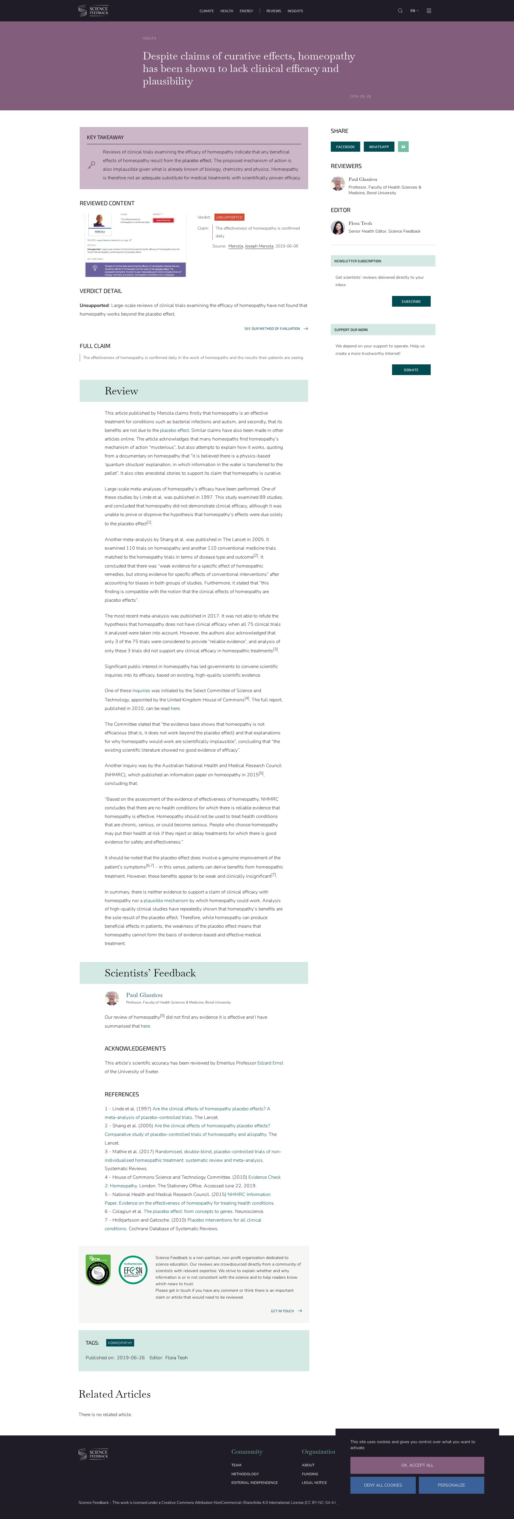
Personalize (451, 1485)
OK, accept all (417, 1465)
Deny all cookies (383, 1485)
